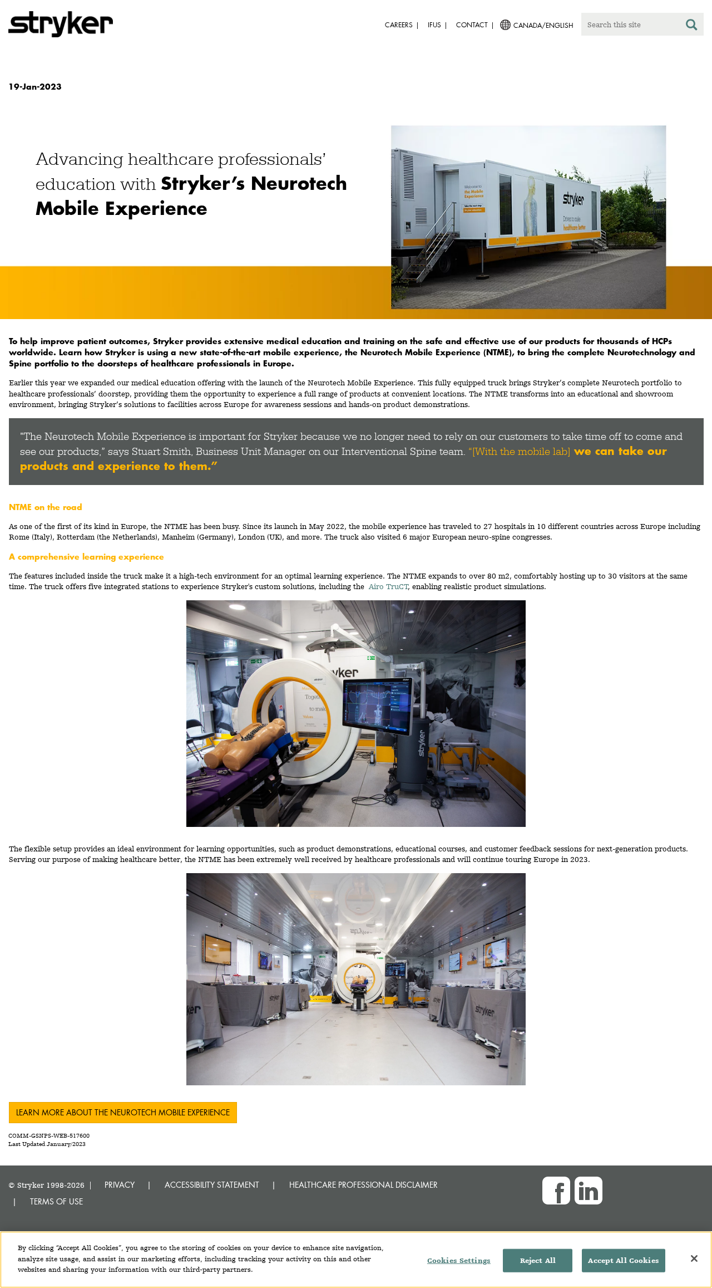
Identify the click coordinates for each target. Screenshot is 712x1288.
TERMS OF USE (56, 1201)
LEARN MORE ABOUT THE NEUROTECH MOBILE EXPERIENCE (123, 1112)
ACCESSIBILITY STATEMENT (212, 1184)
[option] (356, 217)
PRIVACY (120, 1184)
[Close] (694, 1258)
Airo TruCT (388, 586)
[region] (356, 1259)
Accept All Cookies (623, 1260)
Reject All (538, 1260)
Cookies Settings (459, 1260)
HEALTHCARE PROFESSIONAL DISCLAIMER (363, 1184)
